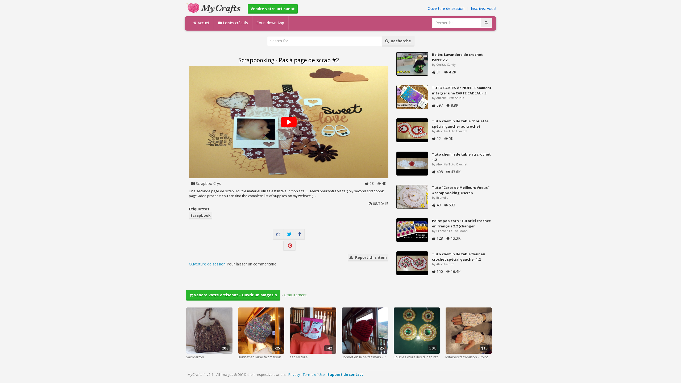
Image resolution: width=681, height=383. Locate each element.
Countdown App (270, 22)
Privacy (294, 374)
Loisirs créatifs (235, 22)
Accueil (203, 22)
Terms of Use (314, 374)
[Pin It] (289, 245)
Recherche (400, 40)
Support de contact (345, 374)
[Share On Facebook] (300, 234)
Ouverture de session (446, 8)
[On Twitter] (289, 234)
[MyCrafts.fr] (214, 8)
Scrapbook (200, 215)
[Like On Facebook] (278, 234)
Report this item (370, 257)
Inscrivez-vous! (483, 8)
